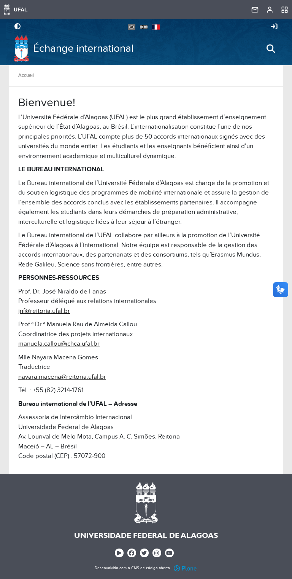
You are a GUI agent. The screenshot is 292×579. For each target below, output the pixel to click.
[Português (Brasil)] (131, 26)
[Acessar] (274, 27)
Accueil (26, 75)
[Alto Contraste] (17, 27)
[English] (144, 26)
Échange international (83, 48)
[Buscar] (270, 48)
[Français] (156, 26)
